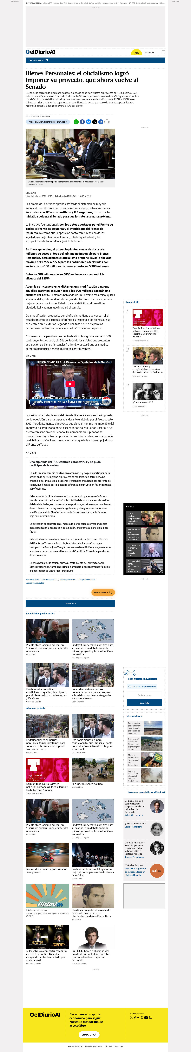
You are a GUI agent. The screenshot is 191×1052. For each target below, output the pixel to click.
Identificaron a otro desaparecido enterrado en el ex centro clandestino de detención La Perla (91, 913)
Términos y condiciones (114, 1046)
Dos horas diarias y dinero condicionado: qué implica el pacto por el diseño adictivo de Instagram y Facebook (46, 693)
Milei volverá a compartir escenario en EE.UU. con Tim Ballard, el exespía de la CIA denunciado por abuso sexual (46, 955)
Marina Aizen (77, 787)
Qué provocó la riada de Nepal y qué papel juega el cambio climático (134, 744)
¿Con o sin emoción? (143, 402)
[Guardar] (106, 121)
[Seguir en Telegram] (138, 1017)
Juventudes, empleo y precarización (46, 869)
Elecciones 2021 (38, 60)
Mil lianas (162, 3)
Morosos (56, 3)
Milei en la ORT (47, 3)
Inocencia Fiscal (141, 3)
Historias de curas (36, 910)
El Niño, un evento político (87, 784)
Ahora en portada (35, 708)
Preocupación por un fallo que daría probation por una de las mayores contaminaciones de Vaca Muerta (135, 728)
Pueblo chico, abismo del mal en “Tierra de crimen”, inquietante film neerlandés (47, 648)
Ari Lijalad (98, 3)
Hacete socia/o (136, 53)
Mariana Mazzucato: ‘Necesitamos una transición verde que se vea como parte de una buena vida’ (133, 760)
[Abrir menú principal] (163, 52)
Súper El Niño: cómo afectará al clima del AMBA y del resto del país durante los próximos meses (133, 776)
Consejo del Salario (74, 3)
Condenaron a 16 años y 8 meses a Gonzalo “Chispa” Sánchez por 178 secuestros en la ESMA (134, 550)
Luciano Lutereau (152, 3)
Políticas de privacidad (93, 1046)
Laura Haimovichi (139, 406)
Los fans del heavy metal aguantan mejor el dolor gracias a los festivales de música (93, 872)
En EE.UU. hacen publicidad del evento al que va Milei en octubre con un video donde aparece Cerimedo (91, 955)
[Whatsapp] (76, 121)
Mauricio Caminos (33, 963)
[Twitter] (94, 121)
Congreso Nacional (87, 579)
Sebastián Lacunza (140, 376)
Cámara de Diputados (35, 583)
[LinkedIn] (100, 121)
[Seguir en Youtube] (146, 1017)
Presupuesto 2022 (49, 579)
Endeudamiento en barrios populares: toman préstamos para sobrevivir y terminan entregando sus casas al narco (91, 693)
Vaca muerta (123, 3)
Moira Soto (31, 654)
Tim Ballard (84, 3)
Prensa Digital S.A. (75, 1046)
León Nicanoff (78, 701)
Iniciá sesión (149, 52)
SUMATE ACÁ (89, 1034)
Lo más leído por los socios (40, 613)
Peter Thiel (63, 3)
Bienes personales (68, 579)
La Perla (91, 3)
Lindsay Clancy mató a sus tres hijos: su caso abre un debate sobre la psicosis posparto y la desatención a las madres (93, 649)
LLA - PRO (132, 3)
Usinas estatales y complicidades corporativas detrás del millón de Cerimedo (147, 369)
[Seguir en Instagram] (142, 1017)
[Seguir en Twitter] (131, 1017)
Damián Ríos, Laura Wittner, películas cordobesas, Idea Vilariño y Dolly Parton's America (47, 787)
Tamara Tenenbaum (34, 793)
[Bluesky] (88, 121)
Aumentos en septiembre (110, 3)
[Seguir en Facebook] (135, 1017)
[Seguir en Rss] (150, 1017)
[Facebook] (82, 121)
